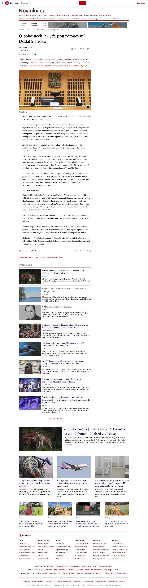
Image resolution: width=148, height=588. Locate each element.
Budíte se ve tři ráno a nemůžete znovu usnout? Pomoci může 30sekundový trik (63, 344)
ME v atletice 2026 (62, 553)
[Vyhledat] (82, 3)
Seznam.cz (141, 3)
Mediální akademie (64, 581)
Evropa (44, 276)
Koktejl (108, 15)
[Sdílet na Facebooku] (86, 251)
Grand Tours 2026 (43, 559)
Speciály (84, 19)
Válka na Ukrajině (63, 15)
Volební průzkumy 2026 (27, 546)
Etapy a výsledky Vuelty (45, 546)
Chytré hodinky (109, 573)
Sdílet (84, 49)
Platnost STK (116, 559)
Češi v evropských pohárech (102, 566)
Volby (45, 15)
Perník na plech (80, 559)
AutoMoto (32, 19)
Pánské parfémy (121, 573)
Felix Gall (40, 556)
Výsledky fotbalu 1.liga (63, 546)
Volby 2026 (23, 543)
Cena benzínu (86, 566)
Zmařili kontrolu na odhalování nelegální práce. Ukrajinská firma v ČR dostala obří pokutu (63, 362)
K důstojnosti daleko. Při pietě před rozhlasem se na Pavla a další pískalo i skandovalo (65, 326)
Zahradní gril (107, 570)
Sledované (115, 19)
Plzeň (61, 257)
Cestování (45, 19)
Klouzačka (80, 570)
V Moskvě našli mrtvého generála (57, 306)
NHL (57, 559)
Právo (21, 47)
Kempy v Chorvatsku (100, 543)
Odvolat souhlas (100, 581)
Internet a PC (23, 19)
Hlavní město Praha (48, 330)
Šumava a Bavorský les (101, 549)
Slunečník (71, 570)
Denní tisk (106, 19)
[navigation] (2, 3)
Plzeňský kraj (46, 366)
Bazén (41, 570)
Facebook (27, 581)
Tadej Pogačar (42, 553)
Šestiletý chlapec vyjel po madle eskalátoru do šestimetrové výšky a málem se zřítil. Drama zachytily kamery (66, 400)
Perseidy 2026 (75, 566)
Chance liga (60, 543)
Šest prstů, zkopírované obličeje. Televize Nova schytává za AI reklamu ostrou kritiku (62, 380)
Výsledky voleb (24, 549)
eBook (76, 49)
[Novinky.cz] (32, 11)
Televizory (99, 573)
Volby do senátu (24, 556)
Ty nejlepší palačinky (82, 543)
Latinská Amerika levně (101, 556)
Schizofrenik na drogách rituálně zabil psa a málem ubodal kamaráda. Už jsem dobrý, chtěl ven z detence (112, 483)
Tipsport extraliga (62, 549)
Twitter (34, 581)
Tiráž (54, 581)
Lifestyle (102, 15)
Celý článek (68, 445)
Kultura (86, 15)
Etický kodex (77, 581)
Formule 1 (59, 556)
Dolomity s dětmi (99, 559)
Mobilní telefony (41, 573)
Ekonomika (94, 15)
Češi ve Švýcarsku (99, 553)
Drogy (36, 257)
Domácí (39, 15)
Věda (39, 19)
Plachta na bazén (51, 570)
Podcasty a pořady (63, 19)
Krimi (81, 15)
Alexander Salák (51, 257)
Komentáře (74, 15)
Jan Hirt (40, 549)
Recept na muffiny (81, 546)
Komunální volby (24, 559)
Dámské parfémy (68, 573)
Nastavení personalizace (116, 581)
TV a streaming (46, 385)
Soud (42, 257)
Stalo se (33, 15)
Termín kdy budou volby (27, 553)
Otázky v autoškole (118, 556)
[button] (55, 90)
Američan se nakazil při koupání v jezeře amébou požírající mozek (64, 290)
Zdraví (44, 348)
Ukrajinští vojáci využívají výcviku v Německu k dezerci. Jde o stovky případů (34, 483)
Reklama (41, 581)
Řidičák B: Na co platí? (119, 553)
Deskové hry (89, 573)
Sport (73, 19)
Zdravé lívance (80, 549)
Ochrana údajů (88, 581)
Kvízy (78, 19)
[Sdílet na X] (90, 251)
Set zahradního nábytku (93, 570)
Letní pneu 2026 (117, 543)
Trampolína (62, 570)
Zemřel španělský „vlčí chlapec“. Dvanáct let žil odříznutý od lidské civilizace (63, 272)
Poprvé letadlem (98, 546)
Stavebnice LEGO (55, 573)
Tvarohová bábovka (81, 553)
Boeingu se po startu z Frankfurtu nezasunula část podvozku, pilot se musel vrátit (72, 483)
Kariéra (48, 581)
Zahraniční (52, 15)
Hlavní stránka (24, 15)
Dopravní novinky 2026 (120, 549)
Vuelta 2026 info (43, 543)
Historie (53, 19)
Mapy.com (50, 566)
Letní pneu (80, 573)
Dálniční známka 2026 (119, 546)
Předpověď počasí (62, 566)
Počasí (90, 19)
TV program (98, 19)
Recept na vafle (80, 556)
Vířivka (116, 570)
